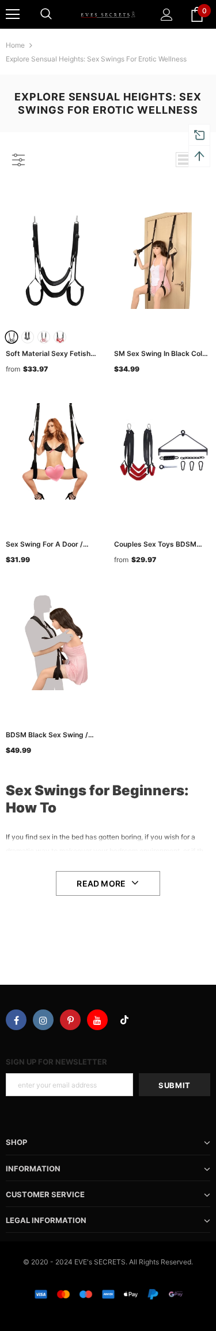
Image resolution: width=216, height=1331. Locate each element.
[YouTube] (97, 1019)
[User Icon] (167, 15)
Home (15, 45)
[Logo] (108, 14)
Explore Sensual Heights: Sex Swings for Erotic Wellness (96, 59)
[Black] (11, 337)
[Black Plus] (27, 337)
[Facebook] (16, 1019)
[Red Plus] (60, 337)
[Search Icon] (46, 14)
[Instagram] (43, 1019)
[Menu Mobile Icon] (13, 14)
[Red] (44, 337)
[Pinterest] (70, 1019)
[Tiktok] (124, 1019)
